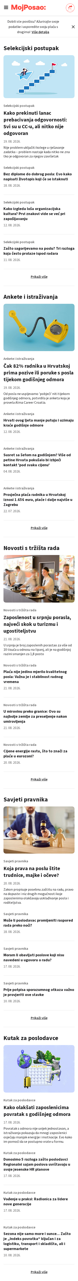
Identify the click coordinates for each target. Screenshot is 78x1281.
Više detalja (40, 32)
